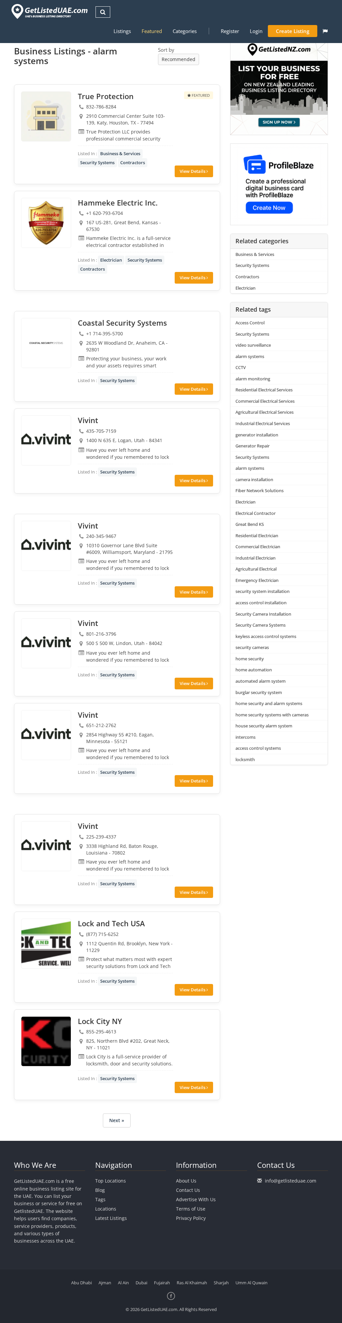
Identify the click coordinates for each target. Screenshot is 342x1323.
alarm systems (249, 356)
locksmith (245, 759)
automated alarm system (260, 681)
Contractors (132, 162)
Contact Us (188, 1190)
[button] (325, 31)
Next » (116, 1120)
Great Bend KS (249, 524)
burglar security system (258, 692)
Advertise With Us (196, 1199)
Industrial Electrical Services (262, 423)
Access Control (250, 323)
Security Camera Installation (263, 614)
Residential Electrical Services (264, 390)
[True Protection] (46, 116)
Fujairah (162, 1283)
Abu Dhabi (81, 1283)
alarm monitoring (252, 379)
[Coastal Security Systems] (46, 343)
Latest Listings (111, 1218)
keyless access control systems (265, 636)
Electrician (111, 260)
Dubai (141, 1283)
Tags (100, 1199)
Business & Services (120, 153)
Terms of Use (190, 1209)
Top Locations (110, 1181)
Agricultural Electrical (256, 569)
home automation (253, 670)
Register (230, 31)
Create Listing (292, 31)
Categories (185, 31)
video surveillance (253, 345)
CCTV (240, 367)
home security (249, 659)
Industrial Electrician (255, 558)
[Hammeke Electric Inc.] (46, 223)
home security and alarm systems (268, 703)
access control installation (261, 603)
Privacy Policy (191, 1218)
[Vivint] (46, 440)
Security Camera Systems (260, 625)
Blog (100, 1190)
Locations (105, 1209)
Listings (122, 31)
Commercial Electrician (257, 547)
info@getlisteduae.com (290, 1181)
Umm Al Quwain (251, 1283)
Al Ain (123, 1283)
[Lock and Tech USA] (46, 943)
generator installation (256, 435)
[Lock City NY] (46, 1041)
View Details (193, 171)
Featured (152, 31)
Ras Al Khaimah (192, 1283)
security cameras (252, 647)
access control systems (258, 748)
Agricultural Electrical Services (264, 412)
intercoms (245, 737)
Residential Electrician (256, 536)
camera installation (254, 479)
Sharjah (221, 1283)
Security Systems (97, 162)
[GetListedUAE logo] (49, 11)
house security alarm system (263, 726)
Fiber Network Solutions (259, 490)
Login (256, 31)
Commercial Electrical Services (265, 401)
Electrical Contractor (255, 513)
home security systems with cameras (272, 715)
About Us (186, 1181)
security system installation (262, 591)
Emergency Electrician (257, 580)
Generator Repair (252, 446)
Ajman (105, 1283)
